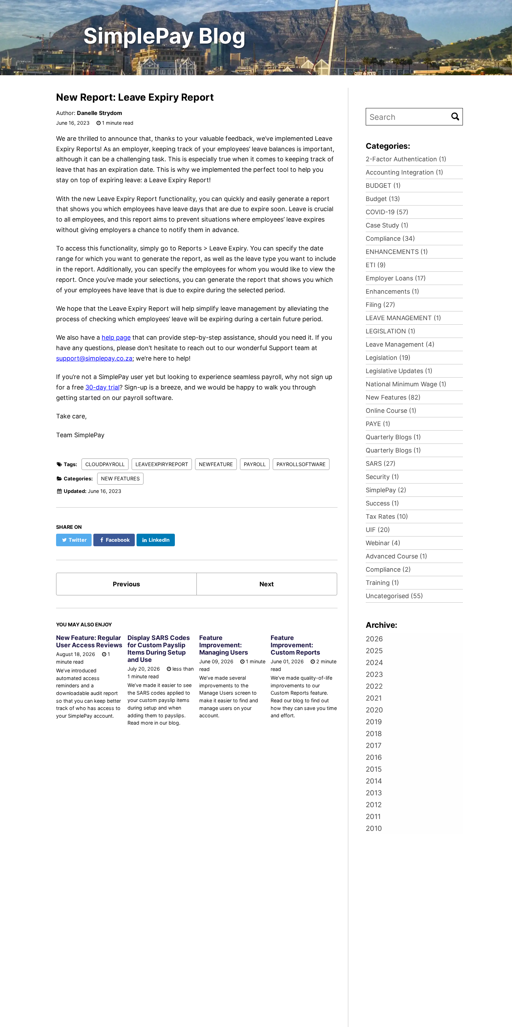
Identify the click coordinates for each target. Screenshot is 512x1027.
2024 (374, 662)
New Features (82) (393, 397)
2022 (374, 686)
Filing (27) (380, 304)
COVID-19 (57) (387, 212)
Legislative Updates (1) (399, 370)
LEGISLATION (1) (391, 331)
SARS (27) (381, 463)
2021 (374, 698)
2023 (374, 674)
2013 (374, 793)
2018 (374, 733)
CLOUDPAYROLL (105, 464)
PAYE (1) (378, 423)
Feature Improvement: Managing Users (223, 645)
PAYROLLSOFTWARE (301, 464)
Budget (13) (383, 198)
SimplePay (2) (386, 490)
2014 (374, 781)
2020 (374, 710)
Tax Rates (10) (387, 516)
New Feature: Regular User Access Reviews (89, 641)
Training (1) (382, 582)
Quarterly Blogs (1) (393, 437)
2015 (374, 769)
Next (266, 584)
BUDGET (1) (383, 185)
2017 (373, 745)
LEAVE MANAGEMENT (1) (403, 318)
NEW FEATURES (120, 478)
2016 (374, 757)
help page (116, 337)
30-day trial (102, 387)
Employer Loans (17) (396, 278)
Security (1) (382, 476)
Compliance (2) (388, 569)
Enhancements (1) (392, 291)
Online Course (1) (391, 410)
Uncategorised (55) (394, 596)
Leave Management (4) (400, 344)
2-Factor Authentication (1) (406, 159)
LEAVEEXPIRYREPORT (161, 464)
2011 (373, 816)
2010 (374, 828)
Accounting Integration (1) (404, 172)
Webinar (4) (383, 543)
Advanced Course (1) (396, 556)
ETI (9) (376, 265)
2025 (374, 651)
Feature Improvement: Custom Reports (295, 645)
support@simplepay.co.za (94, 358)
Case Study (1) (387, 225)
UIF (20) (378, 529)
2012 (374, 805)
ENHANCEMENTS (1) (397, 251)
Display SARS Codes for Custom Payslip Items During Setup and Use (158, 648)
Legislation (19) (388, 357)
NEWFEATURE (216, 464)
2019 (374, 722)
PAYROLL (255, 464)
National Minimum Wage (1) (406, 384)
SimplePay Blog (164, 36)
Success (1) (382, 503)
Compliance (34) (390, 238)
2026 (374, 639)
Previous (126, 584)
